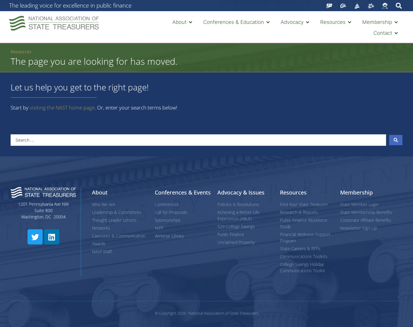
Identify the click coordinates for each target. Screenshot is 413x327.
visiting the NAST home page (62, 107)
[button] (182, 22)
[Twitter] (35, 236)
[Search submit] (395, 140)
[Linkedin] (51, 236)
